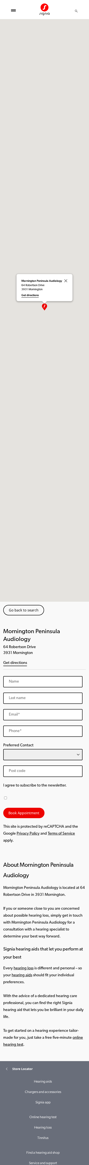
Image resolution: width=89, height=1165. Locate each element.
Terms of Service (61, 834)
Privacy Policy (28, 834)
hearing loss (23, 968)
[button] (44, 307)
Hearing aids (43, 1081)
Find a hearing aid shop (43, 1153)
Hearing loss (43, 1127)
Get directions (15, 663)
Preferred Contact (18, 745)
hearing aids (22, 975)
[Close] (66, 280)
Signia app (43, 1102)
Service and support (43, 1163)
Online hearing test (43, 1117)
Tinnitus (42, 1138)
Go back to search (23, 610)
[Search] (76, 11)
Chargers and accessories (43, 1092)
